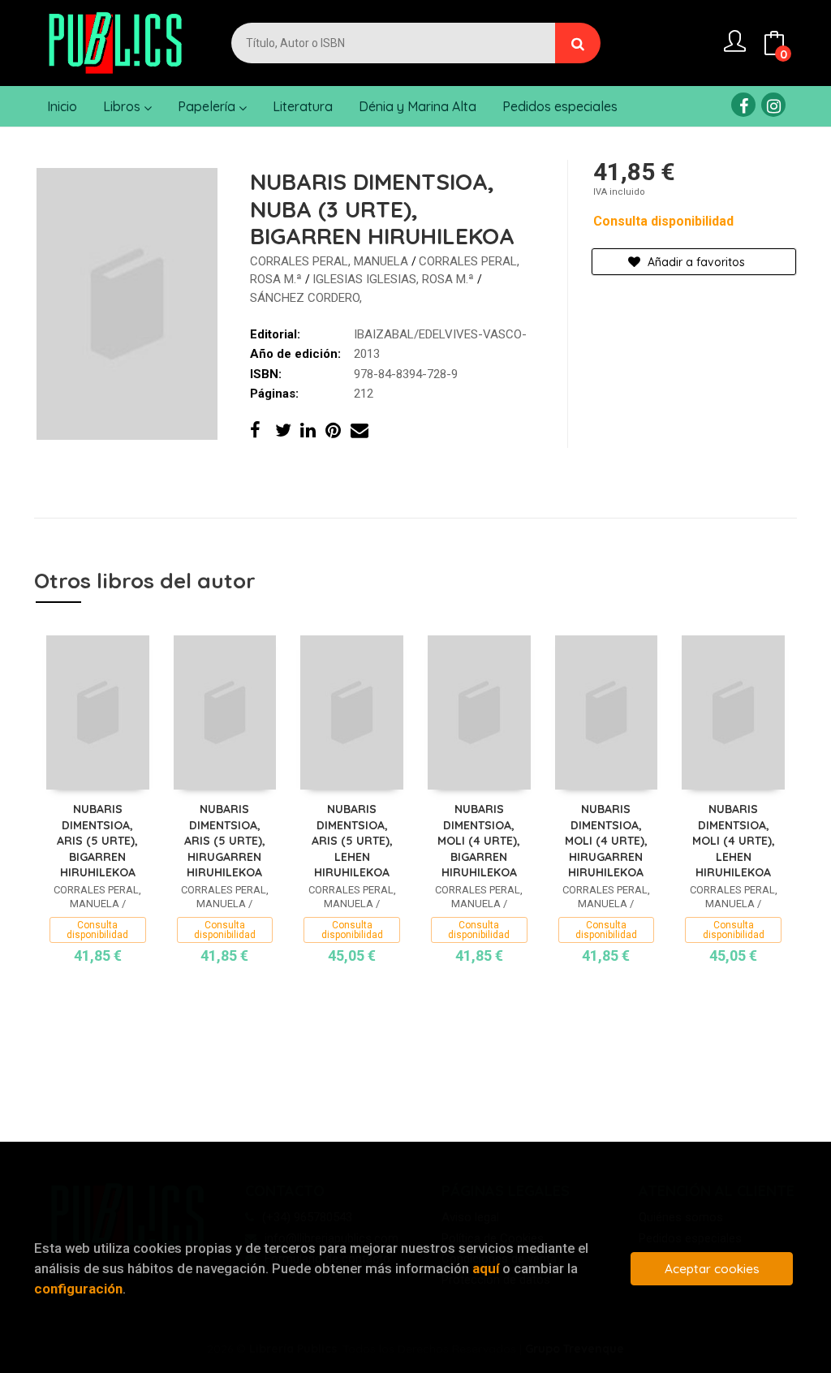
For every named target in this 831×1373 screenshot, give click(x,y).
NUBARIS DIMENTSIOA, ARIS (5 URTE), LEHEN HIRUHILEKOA (352, 841)
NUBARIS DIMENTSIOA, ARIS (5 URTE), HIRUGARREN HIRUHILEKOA (224, 841)
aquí (485, 1268)
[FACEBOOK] (743, 105)
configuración (78, 1288)
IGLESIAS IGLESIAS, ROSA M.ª (394, 279)
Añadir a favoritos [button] (694, 262)
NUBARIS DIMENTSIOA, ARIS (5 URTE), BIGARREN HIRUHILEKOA (97, 841)
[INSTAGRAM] (773, 105)
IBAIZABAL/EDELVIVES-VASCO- (440, 334)
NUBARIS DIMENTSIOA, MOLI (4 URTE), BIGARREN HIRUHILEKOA (478, 841)
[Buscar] (578, 43)
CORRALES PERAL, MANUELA (330, 261)
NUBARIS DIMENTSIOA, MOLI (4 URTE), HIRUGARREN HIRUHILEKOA (606, 841)
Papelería (208, 106)
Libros (123, 106)
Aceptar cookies (712, 1268)
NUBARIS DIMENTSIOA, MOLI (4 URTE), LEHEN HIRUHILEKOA (733, 841)
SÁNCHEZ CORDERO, (306, 298)
